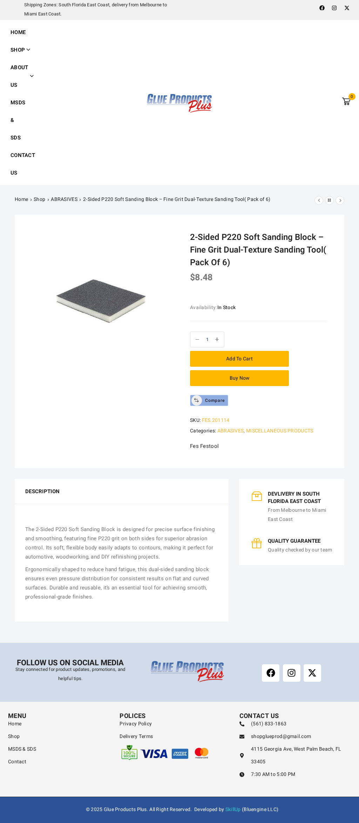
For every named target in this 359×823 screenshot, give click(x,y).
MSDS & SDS (18, 120)
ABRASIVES (64, 199)
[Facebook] (322, 7)
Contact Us (23, 164)
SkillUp (233, 809)
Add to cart (239, 358)
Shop (39, 199)
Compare (215, 400)
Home (18, 32)
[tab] (40, 491)
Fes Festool (204, 446)
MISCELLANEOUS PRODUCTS (279, 431)
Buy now (240, 378)
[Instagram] (334, 7)
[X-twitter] (346, 7)
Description (42, 491)
